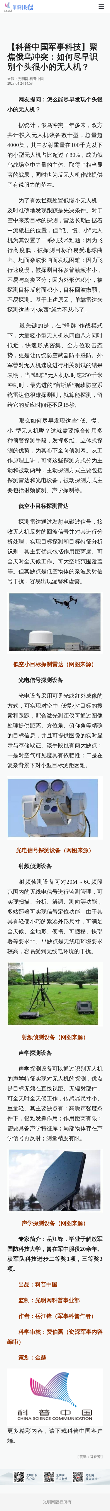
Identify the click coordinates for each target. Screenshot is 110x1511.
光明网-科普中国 (31, 79)
